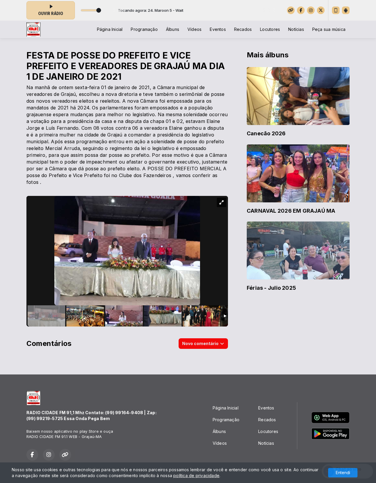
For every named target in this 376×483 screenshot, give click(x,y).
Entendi (343, 472)
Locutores (270, 29)
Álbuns (172, 29)
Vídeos (194, 29)
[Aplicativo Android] (346, 10)
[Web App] (336, 10)
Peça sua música (328, 29)
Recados (243, 29)
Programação (144, 29)
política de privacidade (196, 475)
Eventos (218, 29)
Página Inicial (110, 29)
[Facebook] (301, 10)
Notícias (296, 29)
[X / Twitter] (321, 10)
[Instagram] (311, 10)
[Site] (291, 10)
